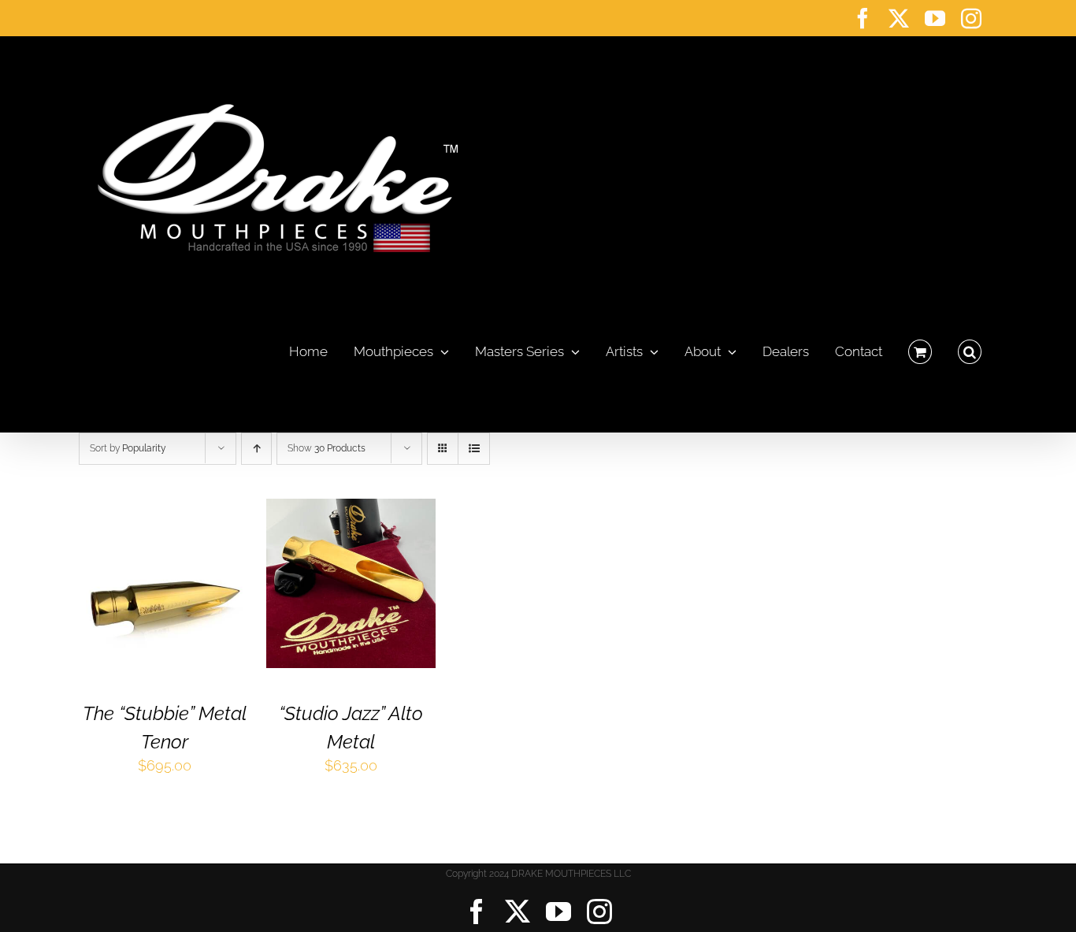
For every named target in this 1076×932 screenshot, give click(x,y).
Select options (151, 579)
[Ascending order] (256, 449)
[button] (969, 347)
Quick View (164, 596)
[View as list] (473, 448)
